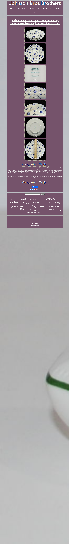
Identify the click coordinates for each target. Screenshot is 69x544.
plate (57, 199)
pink (22, 203)
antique (30, 210)
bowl (35, 210)
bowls (45, 210)
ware (43, 212)
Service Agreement (35, 225)
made (11, 210)
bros (41, 206)
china (22, 206)
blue (28, 212)
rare (46, 207)
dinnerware (28, 203)
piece (27, 207)
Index (35, 218)
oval (39, 212)
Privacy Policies (35, 223)
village (34, 206)
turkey (57, 203)
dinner (23, 209)
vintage (32, 199)
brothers (50, 198)
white (16, 199)
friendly (24, 198)
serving (58, 210)
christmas (50, 203)
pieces (42, 199)
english (39, 210)
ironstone (33, 212)
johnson (54, 206)
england (14, 202)
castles (51, 210)
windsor (16, 210)
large (12, 199)
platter (36, 202)
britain (43, 203)
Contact (35, 221)
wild (39, 199)
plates (14, 206)
